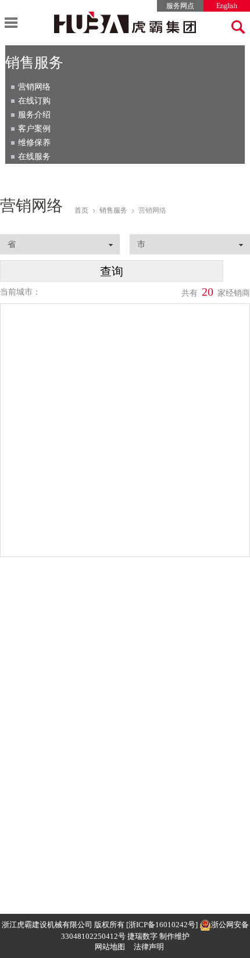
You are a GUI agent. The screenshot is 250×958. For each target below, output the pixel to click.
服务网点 (180, 6)
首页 (81, 210)
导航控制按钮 (11, 22)
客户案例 (34, 128)
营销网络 (34, 86)
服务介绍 (34, 114)
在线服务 (34, 156)
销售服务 (113, 210)
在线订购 (34, 100)
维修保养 (34, 142)
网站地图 (110, 946)
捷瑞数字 (142, 936)
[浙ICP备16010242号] (162, 924)
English (226, 6)
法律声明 (149, 946)
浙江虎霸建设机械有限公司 (47, 924)
